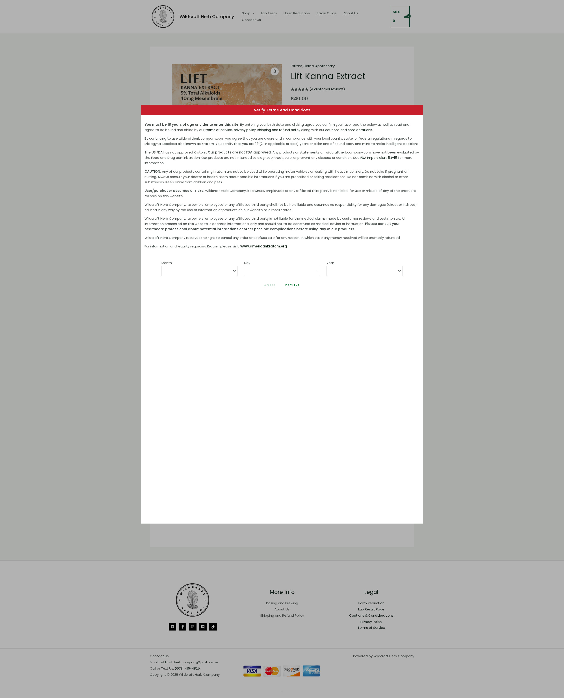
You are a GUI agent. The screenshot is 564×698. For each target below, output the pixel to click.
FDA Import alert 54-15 (378, 157)
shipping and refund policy (278, 129)
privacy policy (245, 129)
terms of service (218, 129)
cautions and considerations (348, 129)
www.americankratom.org (263, 246)
